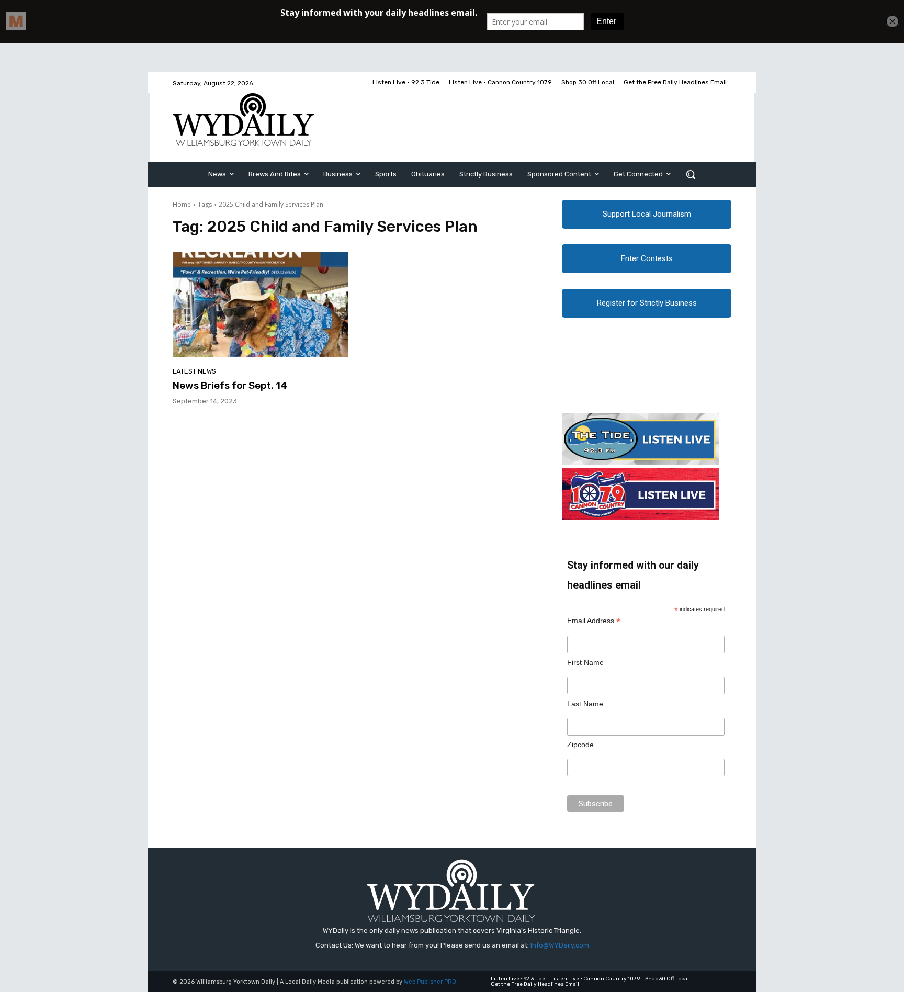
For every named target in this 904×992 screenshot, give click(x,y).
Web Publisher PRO (430, 981)
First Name (585, 662)
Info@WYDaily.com (559, 945)
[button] (690, 174)
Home (182, 204)
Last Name (585, 704)
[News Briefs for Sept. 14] (260, 304)
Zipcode (580, 744)
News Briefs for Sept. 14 (230, 385)
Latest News (194, 371)
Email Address (593, 621)
